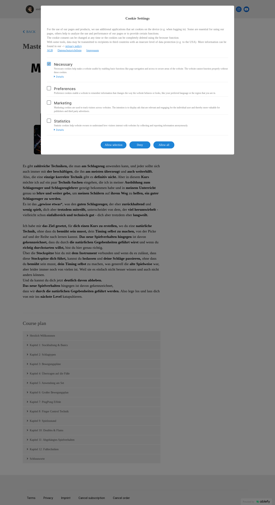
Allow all (164, 144)
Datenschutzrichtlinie (70, 50)
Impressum (92, 50)
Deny (140, 144)
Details (60, 77)
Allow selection (113, 144)
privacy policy (73, 46)
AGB (50, 50)
